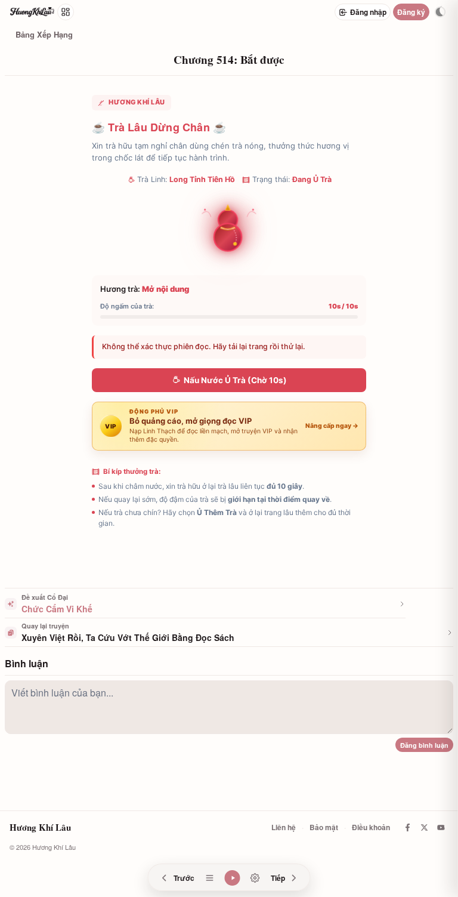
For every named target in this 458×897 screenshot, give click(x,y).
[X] (424, 827)
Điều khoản (371, 827)
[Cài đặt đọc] (255, 877)
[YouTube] (440, 827)
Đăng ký (411, 12)
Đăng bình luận (424, 745)
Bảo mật (324, 827)
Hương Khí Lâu (40, 827)
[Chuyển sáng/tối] (440, 12)
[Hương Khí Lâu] (32, 12)
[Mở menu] (65, 12)
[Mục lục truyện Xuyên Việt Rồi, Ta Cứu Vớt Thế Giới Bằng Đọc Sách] (209, 877)
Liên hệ (283, 827)
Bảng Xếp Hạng (44, 34)
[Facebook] (407, 827)
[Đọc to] (232, 878)
